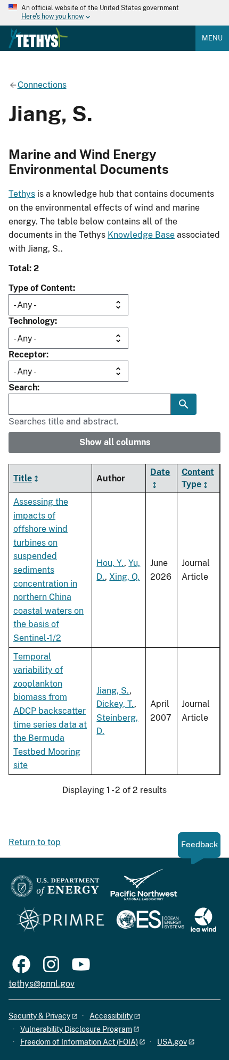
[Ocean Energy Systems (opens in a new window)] (151, 920)
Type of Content (41, 288)
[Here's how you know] (114, 13)
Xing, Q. (124, 577)
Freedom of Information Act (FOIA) (79, 1042)
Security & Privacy (39, 1016)
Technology (32, 321)
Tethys (22, 194)
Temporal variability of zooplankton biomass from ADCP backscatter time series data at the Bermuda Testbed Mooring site (50, 711)
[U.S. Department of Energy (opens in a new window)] (55, 889)
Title (22, 478)
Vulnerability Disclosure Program (76, 1029)
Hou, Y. (110, 563)
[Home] (38, 37)
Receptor (27, 354)
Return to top (35, 842)
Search (23, 387)
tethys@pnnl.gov (42, 984)
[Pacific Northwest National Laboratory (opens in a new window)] (139, 889)
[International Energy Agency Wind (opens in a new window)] (203, 920)
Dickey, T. (115, 704)
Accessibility (111, 1016)
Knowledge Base (141, 235)
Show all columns (114, 442)
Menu (212, 38)
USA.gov (172, 1042)
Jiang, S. (112, 691)
